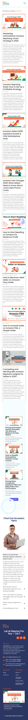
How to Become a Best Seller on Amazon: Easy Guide (13, 280)
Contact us (6, 675)
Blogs (4, 672)
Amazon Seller (13, 29)
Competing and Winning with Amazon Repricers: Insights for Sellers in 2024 (13, 373)
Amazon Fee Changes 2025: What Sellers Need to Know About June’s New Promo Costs (13, 185)
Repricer (19, 82)
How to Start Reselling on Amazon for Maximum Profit (13, 234)
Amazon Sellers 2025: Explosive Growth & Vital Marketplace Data (13, 135)
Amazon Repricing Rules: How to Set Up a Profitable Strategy (13, 87)
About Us (18, 672)
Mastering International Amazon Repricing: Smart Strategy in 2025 (13, 37)
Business (13, 129)
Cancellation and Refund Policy (20, 683)
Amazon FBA (6, 29)
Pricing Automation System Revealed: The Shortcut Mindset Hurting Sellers (13, 431)
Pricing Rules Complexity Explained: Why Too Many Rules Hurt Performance (13, 484)
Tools (4, 31)
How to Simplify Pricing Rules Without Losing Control (11, 457)
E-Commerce (20, 29)
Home (17, 675)
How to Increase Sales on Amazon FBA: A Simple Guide (13, 328)
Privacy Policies (19, 681)
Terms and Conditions (18, 678)
